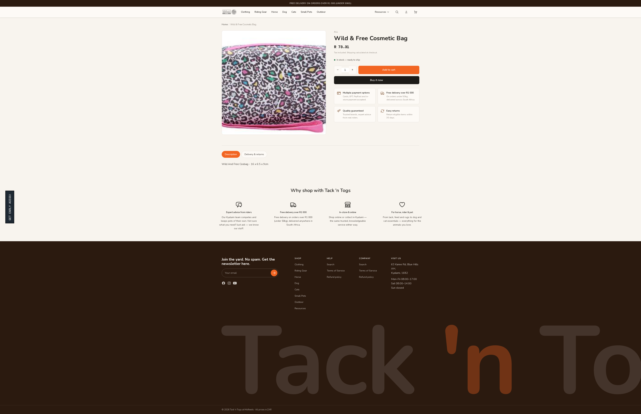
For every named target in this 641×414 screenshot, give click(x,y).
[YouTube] (235, 283)
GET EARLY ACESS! (10, 207)
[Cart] (415, 12)
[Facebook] (223, 283)
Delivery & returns (254, 154)
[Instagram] (229, 283)
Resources (380, 12)
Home (225, 24)
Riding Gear (261, 12)
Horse (274, 12)
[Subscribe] (274, 273)
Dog (284, 12)
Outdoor (321, 12)
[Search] (397, 12)
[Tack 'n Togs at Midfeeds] (229, 12)
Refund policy (334, 277)
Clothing (245, 12)
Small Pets (306, 12)
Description (231, 154)
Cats (293, 12)
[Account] (406, 12)
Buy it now (376, 80)
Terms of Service (336, 270)
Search (330, 264)
